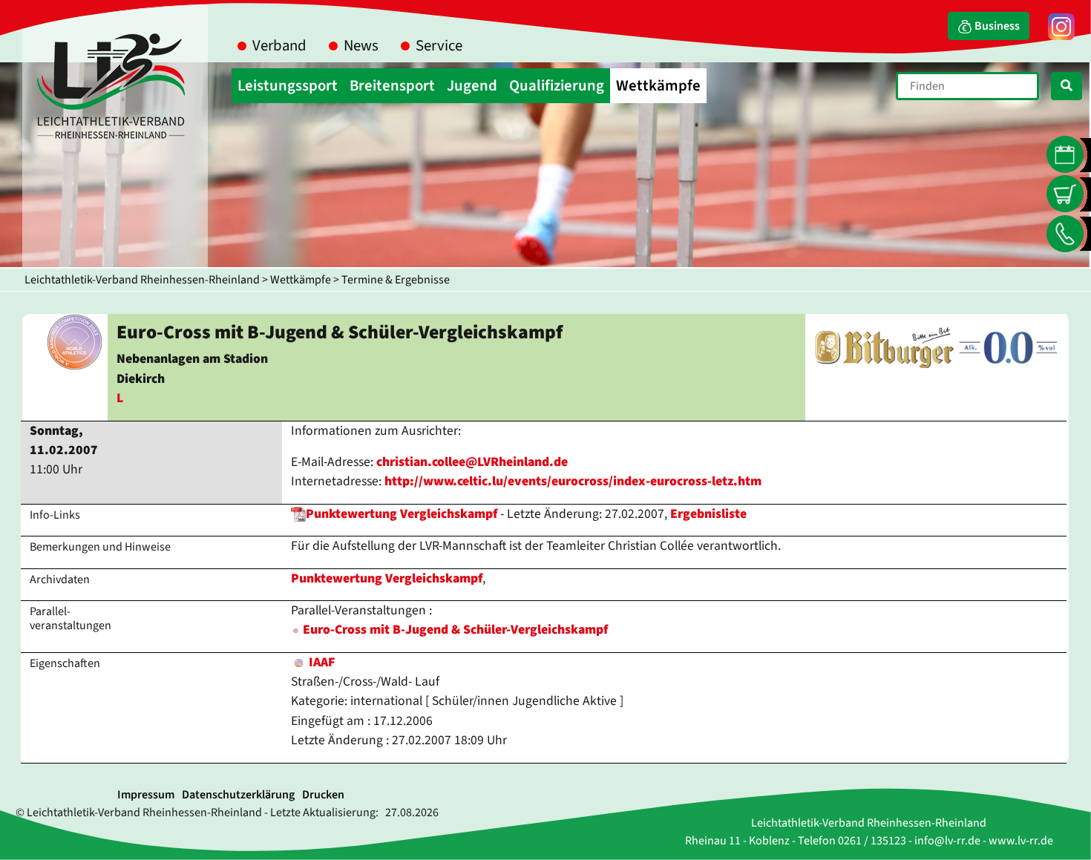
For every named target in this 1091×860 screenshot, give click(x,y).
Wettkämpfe (300, 280)
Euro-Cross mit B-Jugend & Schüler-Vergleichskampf (455, 629)
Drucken (323, 795)
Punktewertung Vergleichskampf (401, 514)
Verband (279, 45)
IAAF (320, 662)
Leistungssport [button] (287, 85)
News (361, 45)
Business (996, 26)
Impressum (145, 795)
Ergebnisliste (708, 514)
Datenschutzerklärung (238, 795)
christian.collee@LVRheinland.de (472, 462)
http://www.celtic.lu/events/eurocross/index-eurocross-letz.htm (572, 481)
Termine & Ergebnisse (395, 280)
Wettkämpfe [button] (658, 85)
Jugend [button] (472, 85)
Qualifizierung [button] (556, 85)
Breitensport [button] (392, 85)
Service (439, 45)
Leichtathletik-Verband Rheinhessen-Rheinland (142, 280)
